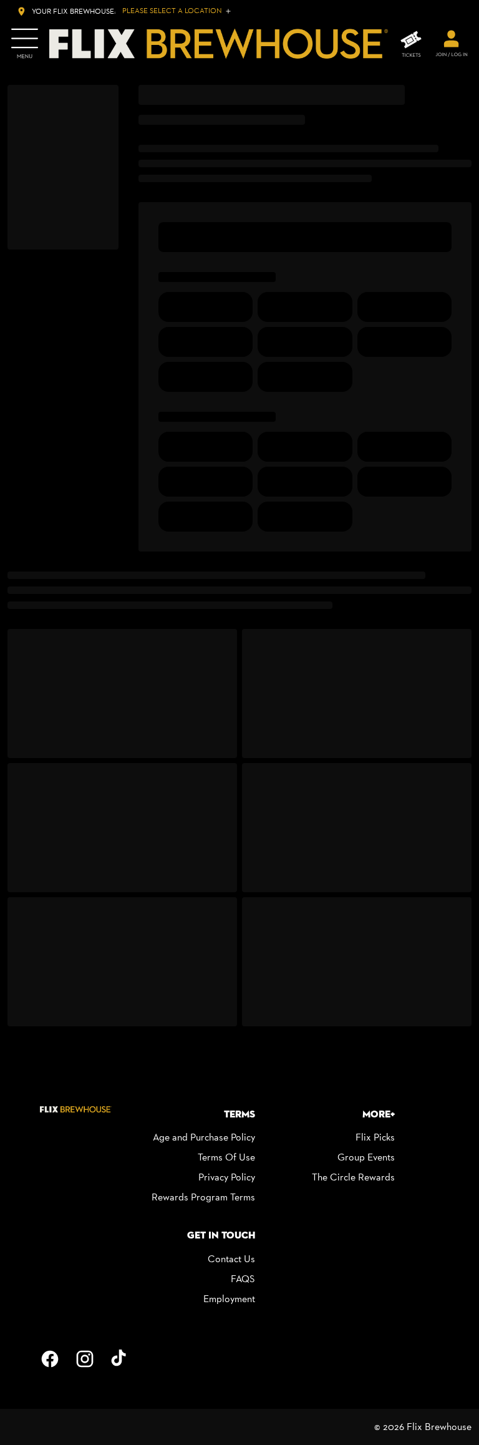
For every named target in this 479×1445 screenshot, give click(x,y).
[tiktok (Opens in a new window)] (120, 1359)
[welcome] (451, 44)
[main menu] (24, 43)
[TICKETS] (411, 44)
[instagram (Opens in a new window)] (85, 1359)
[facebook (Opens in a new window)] (50, 1359)
